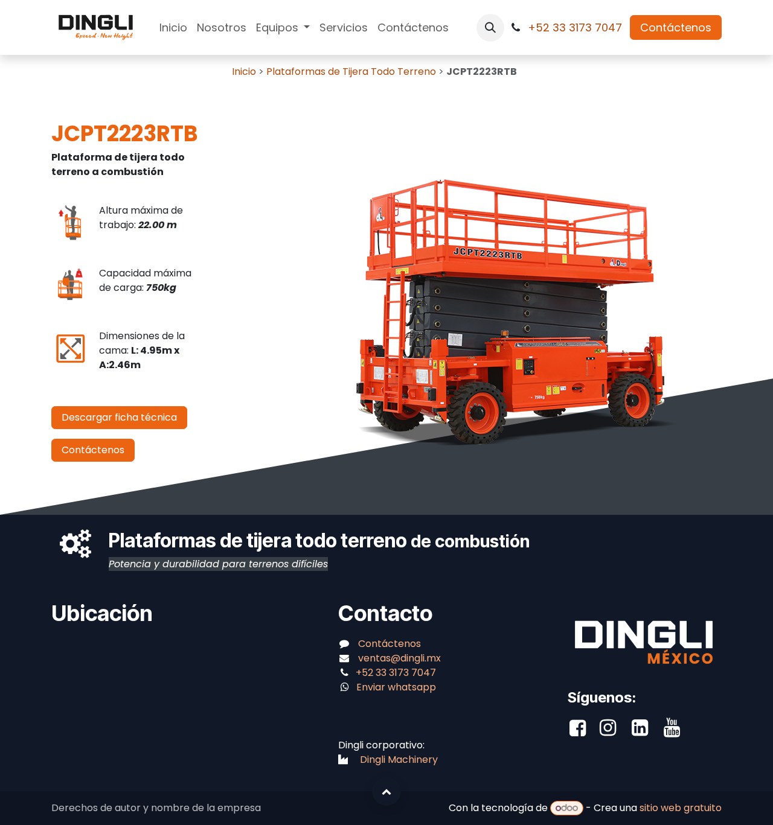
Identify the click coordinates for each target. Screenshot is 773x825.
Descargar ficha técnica (119, 417)
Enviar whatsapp (396, 687)
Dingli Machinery (399, 759)
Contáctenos (675, 27)
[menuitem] (173, 27)
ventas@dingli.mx (399, 658)
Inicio (244, 71)
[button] (490, 28)
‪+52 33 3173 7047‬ (576, 27)
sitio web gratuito (681, 808)
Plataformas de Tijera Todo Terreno (352, 71)
